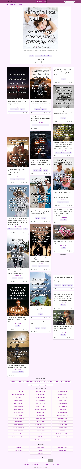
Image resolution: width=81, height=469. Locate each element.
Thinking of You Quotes (18, 433)
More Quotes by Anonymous (40, 53)
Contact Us (45, 464)
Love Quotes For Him (40, 391)
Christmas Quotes (63, 400)
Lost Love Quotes (40, 412)
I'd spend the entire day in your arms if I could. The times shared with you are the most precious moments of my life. (17, 171)
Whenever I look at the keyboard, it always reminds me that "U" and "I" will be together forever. (63, 279)
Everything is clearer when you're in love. (63, 242)
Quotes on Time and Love (18, 427)
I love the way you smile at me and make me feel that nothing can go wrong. (63, 328)
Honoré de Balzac (62, 450)
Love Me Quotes (40, 415)
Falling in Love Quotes (18, 403)
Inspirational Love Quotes (40, 409)
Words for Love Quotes (62, 436)
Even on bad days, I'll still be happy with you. (40, 322)
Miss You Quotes (40, 421)
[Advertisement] (18, 126)
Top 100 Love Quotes (65, 381)
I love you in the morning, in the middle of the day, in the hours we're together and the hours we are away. (40, 103)
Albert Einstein (18, 450)
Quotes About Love (62, 424)
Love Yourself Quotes (40, 418)
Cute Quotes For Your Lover (18, 394)
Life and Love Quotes (18, 412)
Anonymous (18, 107)
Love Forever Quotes (62, 412)
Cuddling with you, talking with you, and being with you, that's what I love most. (17, 103)
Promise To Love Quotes (40, 424)
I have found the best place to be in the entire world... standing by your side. (17, 319)
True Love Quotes (40, 433)
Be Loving (18, 397)
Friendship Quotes (18, 406)
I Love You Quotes (40, 394)
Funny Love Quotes (40, 406)
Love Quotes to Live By (62, 415)
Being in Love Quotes (53, 381)
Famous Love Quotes (40, 403)
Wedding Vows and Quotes (18, 436)
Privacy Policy (35, 464)
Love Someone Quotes (18, 418)
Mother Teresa (40, 447)
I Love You (37, 109)
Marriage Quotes (18, 421)
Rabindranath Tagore (62, 447)
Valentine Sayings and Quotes (62, 433)
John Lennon (63, 245)
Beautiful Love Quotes (40, 397)
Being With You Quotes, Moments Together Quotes (40, 385)
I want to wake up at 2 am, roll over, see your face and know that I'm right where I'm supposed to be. (63, 111)
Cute (12, 109)
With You (49, 55)
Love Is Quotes (18, 415)
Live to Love (63, 219)
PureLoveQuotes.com (41, 168)
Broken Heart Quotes (18, 400)
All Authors (18, 447)
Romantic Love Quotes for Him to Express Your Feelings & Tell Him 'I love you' (28, 381)
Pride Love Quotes (18, 424)
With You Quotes (40, 436)
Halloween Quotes (62, 406)
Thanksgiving (62, 430)
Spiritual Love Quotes (18, 430)
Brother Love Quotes (40, 400)
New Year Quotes (62, 421)
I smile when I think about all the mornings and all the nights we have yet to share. (40, 118)
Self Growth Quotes (62, 427)
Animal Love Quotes (62, 394)
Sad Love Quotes (40, 427)
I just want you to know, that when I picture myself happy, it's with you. (17, 366)
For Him (31, 55)
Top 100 (43, 55)
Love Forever (57, 285)
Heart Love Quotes (18, 409)
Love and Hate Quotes (62, 418)
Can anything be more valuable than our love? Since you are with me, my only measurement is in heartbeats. (40, 259)
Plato (40, 450)
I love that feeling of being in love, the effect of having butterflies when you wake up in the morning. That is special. (63, 71)
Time (40, 170)
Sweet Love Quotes (40, 430)
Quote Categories (41, 2)
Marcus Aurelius (63, 217)
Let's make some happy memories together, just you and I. (40, 309)
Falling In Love (11, 228)
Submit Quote (55, 464)
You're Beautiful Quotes (40, 439)
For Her (57, 152)
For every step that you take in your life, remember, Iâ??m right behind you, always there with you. (40, 211)
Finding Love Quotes (62, 403)
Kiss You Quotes (62, 409)
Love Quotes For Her (62, 391)
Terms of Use (25, 464)
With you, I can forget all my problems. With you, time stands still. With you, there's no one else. (17, 271)
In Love (37, 55)
